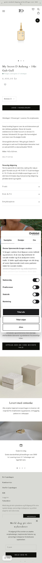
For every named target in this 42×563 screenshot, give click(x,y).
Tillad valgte (21, 320)
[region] (21, 454)
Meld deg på (21, 555)
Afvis (21, 327)
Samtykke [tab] (8, 240)
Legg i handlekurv (21, 108)
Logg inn (5, 497)
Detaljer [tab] (21, 240)
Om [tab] (34, 240)
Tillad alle (21, 312)
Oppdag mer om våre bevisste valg (21, 346)
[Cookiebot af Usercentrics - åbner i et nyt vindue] (29, 233)
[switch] (36, 287)
